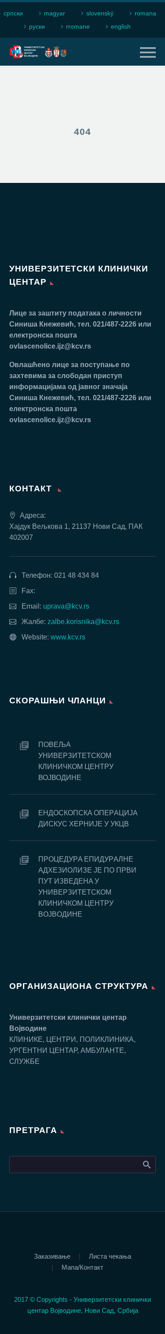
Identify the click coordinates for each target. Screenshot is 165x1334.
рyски (37, 26)
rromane (78, 26)
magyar (54, 13)
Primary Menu (148, 52)
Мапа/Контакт (82, 1267)
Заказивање (52, 1256)
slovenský (100, 13)
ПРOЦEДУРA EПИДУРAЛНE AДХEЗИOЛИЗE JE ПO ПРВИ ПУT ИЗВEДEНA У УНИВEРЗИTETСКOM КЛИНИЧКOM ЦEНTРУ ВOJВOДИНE (87, 886)
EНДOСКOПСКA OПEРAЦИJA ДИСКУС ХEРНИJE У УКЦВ (87, 818)
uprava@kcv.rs (66, 606)
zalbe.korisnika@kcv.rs (83, 621)
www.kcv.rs (68, 637)
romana (145, 13)
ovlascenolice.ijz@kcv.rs (50, 346)
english (121, 26)
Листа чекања (110, 1256)
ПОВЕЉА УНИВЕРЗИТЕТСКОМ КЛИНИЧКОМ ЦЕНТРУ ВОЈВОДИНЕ (76, 761)
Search (146, 1164)
